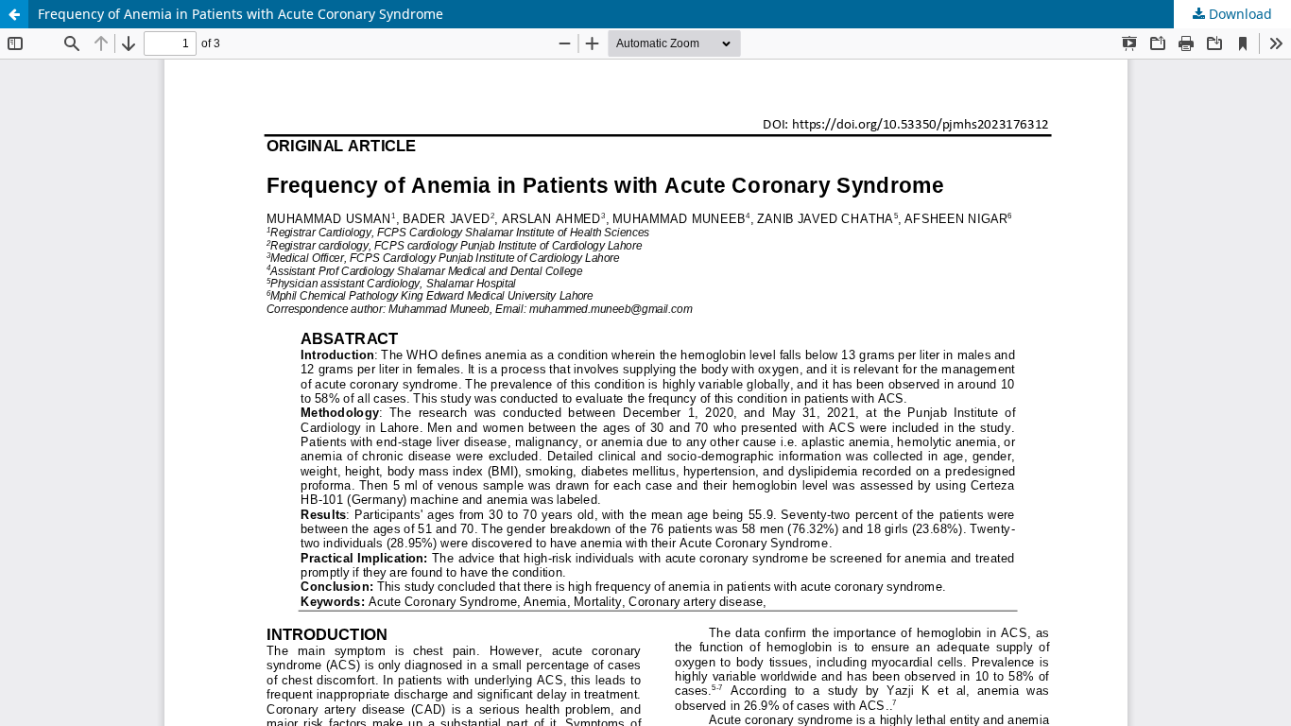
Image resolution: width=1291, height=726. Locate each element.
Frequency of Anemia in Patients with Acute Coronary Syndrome (240, 14)
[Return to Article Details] (14, 14)
